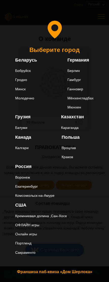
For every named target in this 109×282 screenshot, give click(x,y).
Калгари (22, 148)
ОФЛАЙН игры (27, 225)
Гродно (21, 80)
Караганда (70, 128)
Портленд (23, 243)
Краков (67, 157)
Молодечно (24, 98)
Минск (20, 89)
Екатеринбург (26, 186)
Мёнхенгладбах (80, 98)
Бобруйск (23, 71)
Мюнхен (74, 107)
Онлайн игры (26, 234)
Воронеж (22, 177)
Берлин (73, 71)
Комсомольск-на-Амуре (35, 195)
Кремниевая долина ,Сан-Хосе (41, 216)
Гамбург (74, 80)
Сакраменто (25, 252)
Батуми (21, 128)
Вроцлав (69, 148)
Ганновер (75, 89)
